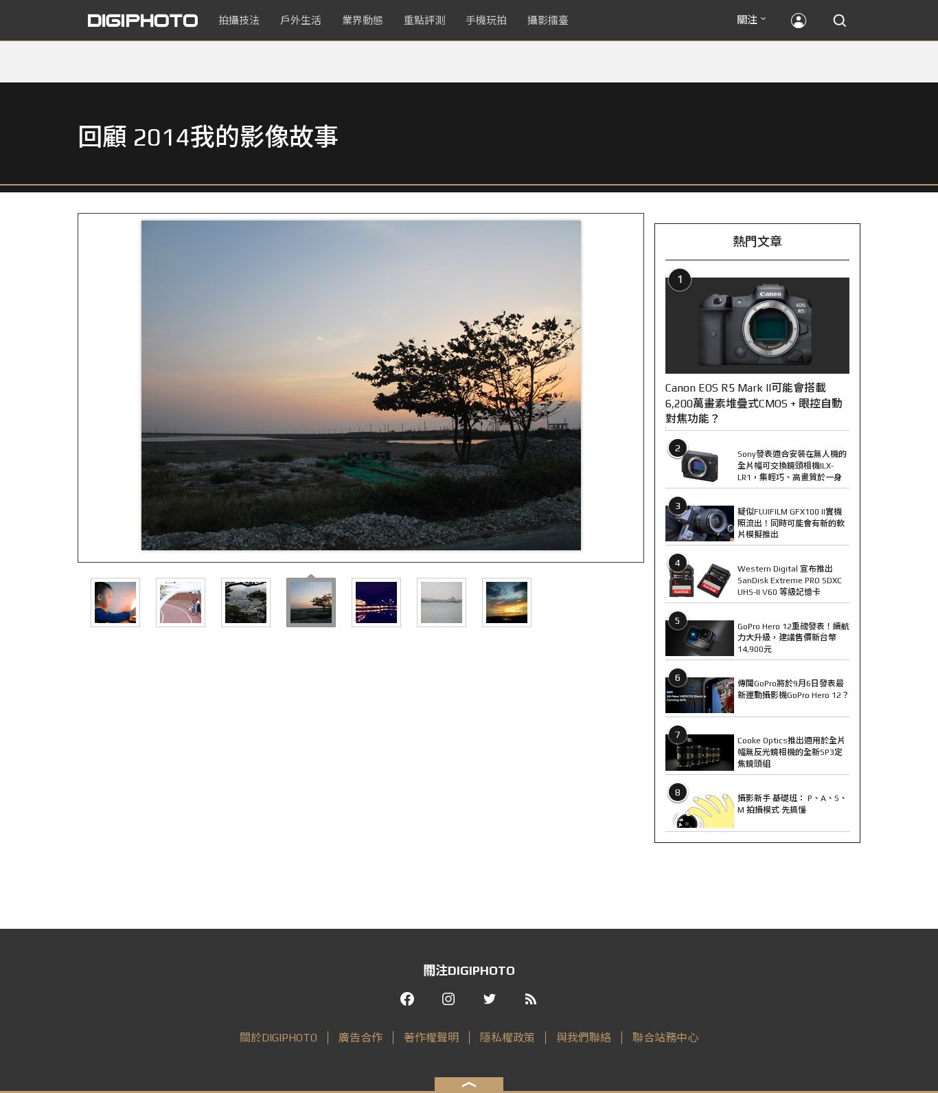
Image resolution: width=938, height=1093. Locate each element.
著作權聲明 (431, 1037)
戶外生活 (300, 20)
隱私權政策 (507, 1037)
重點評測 (424, 20)
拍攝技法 (239, 20)
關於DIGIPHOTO (278, 1037)
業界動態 (362, 20)
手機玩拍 (486, 20)
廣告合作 (360, 1037)
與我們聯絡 (583, 1037)
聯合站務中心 (665, 1037)
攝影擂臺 (548, 20)
